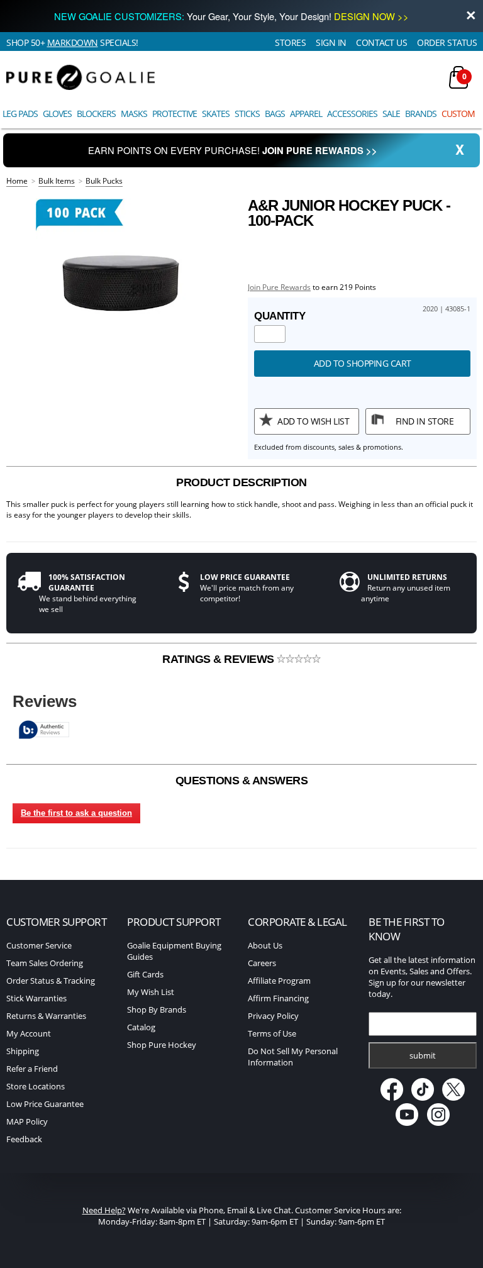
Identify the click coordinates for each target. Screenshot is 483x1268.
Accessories (352, 114)
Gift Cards (145, 974)
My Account (28, 1033)
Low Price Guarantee (45, 1104)
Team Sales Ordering (44, 963)
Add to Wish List (313, 421)
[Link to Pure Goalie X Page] (453, 1097)
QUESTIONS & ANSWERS (241, 780)
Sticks (247, 114)
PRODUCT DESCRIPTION (241, 482)
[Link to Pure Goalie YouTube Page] (407, 1122)
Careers (262, 963)
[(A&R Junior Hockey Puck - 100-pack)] (121, 283)
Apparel (306, 114)
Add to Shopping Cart (362, 363)
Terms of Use (272, 1033)
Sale (391, 114)
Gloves (57, 114)
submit (422, 1055)
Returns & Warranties (46, 1015)
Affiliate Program (279, 980)
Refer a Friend (32, 1068)
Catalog (141, 1027)
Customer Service (39, 945)
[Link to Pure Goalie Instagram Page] (438, 1122)
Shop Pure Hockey (161, 1044)
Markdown (72, 42)
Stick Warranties (36, 998)
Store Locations (35, 1086)
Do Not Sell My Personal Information (293, 1056)
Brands (420, 114)
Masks (134, 114)
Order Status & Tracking (50, 980)
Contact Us (381, 42)
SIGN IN (331, 42)
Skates (216, 114)
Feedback (24, 1139)
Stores (290, 42)
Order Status (447, 42)
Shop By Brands (156, 1009)
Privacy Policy (273, 1015)
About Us (265, 945)
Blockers (96, 114)
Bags (275, 114)
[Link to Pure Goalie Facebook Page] (392, 1097)
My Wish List (150, 992)
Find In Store (425, 421)
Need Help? (104, 1210)
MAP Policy (27, 1121)
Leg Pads (20, 114)
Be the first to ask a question (76, 813)
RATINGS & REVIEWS (219, 659)
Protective (174, 114)
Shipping (22, 1051)
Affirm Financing (278, 998)
